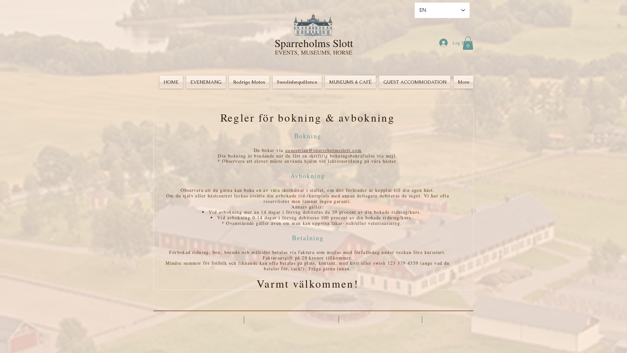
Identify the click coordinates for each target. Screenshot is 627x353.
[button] (468, 43)
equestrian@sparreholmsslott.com (323, 150)
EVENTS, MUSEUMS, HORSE (313, 52)
